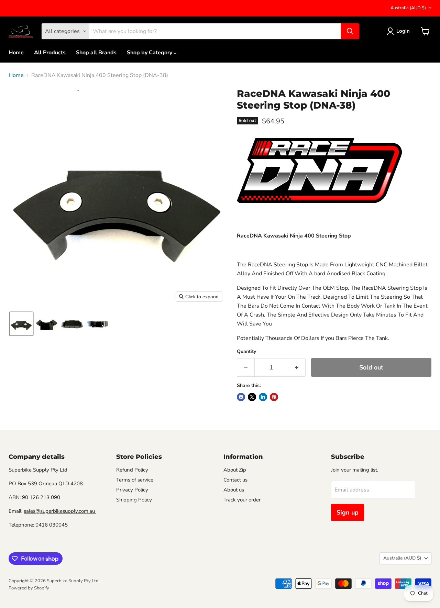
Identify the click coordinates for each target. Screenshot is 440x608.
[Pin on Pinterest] (274, 397)
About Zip (234, 469)
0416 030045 (51, 524)
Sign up (348, 512)
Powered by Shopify (29, 588)
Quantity (246, 351)
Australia (408, 8)
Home (16, 52)
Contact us (235, 479)
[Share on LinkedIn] (263, 397)
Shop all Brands (96, 52)
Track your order (242, 499)
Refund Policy (132, 469)
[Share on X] (252, 397)
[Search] (350, 31)
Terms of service (134, 479)
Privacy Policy (132, 489)
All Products (50, 52)
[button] (21, 323)
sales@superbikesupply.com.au (60, 511)
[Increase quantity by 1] (297, 367)
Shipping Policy (134, 499)
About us (233, 489)
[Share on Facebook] (241, 397)
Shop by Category (150, 52)
